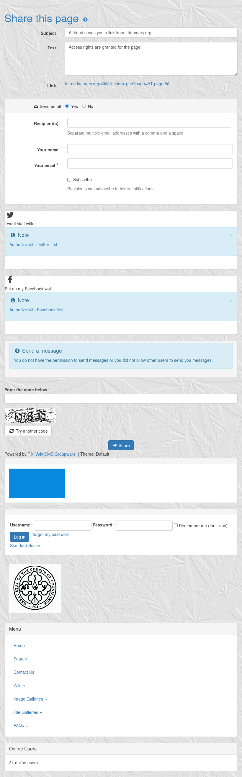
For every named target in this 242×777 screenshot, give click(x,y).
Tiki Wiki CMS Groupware (52, 454)
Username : (21, 525)
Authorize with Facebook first (36, 310)
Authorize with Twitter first (33, 244)
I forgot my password (50, 534)
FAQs (19, 725)
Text (52, 47)
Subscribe (82, 179)
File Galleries (26, 712)
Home (19, 645)
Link (51, 86)
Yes (74, 106)
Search (20, 659)
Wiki (18, 685)
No (90, 106)
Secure (35, 545)
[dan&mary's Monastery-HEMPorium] (32, 588)
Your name (47, 150)
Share (123, 445)
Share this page (41, 17)
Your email (46, 165)
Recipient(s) (46, 123)
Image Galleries (29, 699)
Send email (50, 106)
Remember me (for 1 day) (203, 526)
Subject (48, 33)
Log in (19, 537)
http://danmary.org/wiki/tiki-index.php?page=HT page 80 (117, 83)
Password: (103, 525)
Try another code (31, 431)
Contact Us (24, 672)
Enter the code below (25, 389)
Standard (18, 545)
